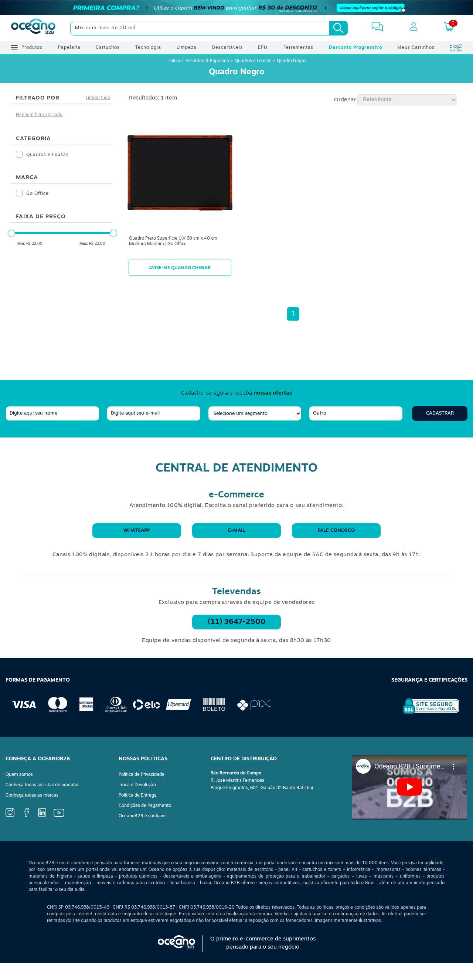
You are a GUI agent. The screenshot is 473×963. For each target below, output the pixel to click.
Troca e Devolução (137, 785)
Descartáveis (227, 47)
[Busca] (338, 28)
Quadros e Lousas (253, 61)
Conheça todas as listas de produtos (42, 785)
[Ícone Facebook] (26, 816)
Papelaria (69, 47)
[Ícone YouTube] (59, 816)
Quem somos (19, 775)
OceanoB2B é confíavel (143, 816)
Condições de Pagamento (145, 806)
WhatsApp (136, 530)
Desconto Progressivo (355, 47)
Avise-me (180, 268)
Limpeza (187, 47)
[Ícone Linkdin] (42, 815)
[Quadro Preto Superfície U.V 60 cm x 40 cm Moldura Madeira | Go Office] (179, 174)
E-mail (236, 530)
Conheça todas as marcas (32, 795)
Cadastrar (440, 413)
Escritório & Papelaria (207, 61)
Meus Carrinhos (416, 47)
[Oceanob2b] (33, 28)
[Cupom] (236, 7)
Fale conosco (336, 530)
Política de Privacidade (141, 775)
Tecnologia (148, 47)
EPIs (263, 47)
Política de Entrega (138, 795)
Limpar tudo (98, 98)
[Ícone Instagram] (10, 816)
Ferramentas (298, 47)
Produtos (31, 47)
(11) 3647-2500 (237, 622)
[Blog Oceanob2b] (456, 47)
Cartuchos (108, 47)
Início (175, 61)
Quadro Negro (291, 61)
